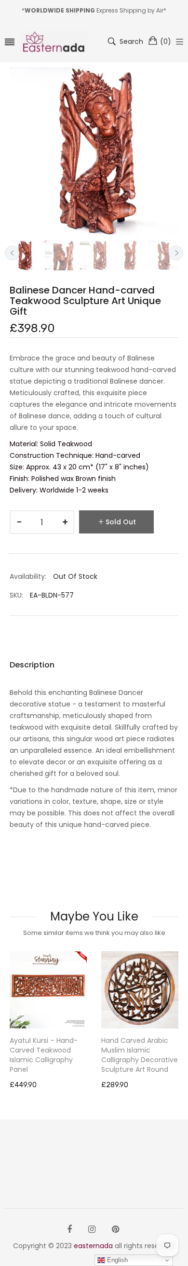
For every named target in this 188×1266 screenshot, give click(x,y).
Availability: (28, 576)
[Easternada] (53, 42)
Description (32, 664)
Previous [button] (12, 253)
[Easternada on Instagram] (91, 1229)
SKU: (16, 595)
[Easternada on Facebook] (69, 1229)
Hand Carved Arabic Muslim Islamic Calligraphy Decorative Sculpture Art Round (139, 1055)
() (165, 41)
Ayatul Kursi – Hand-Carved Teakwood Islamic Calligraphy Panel (44, 1055)
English (116, 1260)
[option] (24, 255)
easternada (93, 1246)
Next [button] (176, 253)
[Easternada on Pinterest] (115, 1229)
